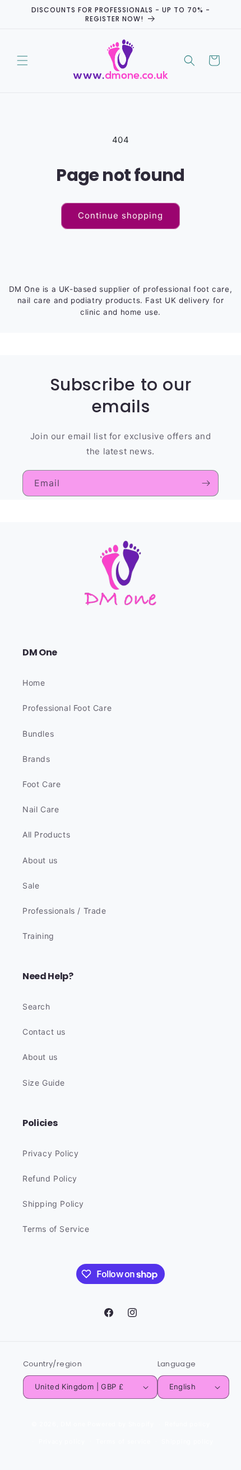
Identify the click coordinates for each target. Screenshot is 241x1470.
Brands (36, 759)
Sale (30, 885)
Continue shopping (120, 215)
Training (38, 936)
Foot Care (41, 784)
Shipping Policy (53, 1203)
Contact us (44, 1031)
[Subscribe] (205, 483)
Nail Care (40, 809)
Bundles (38, 733)
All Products (46, 834)
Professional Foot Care (67, 708)
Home (33, 682)
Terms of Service (56, 1229)
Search (36, 1006)
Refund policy (187, 1424)
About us (40, 860)
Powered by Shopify (120, 1424)
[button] (22, 60)
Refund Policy (49, 1178)
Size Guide (43, 1082)
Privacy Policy (50, 1153)
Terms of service (123, 1441)
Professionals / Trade (64, 910)
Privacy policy (62, 1441)
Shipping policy (187, 1441)
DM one (73, 1424)
